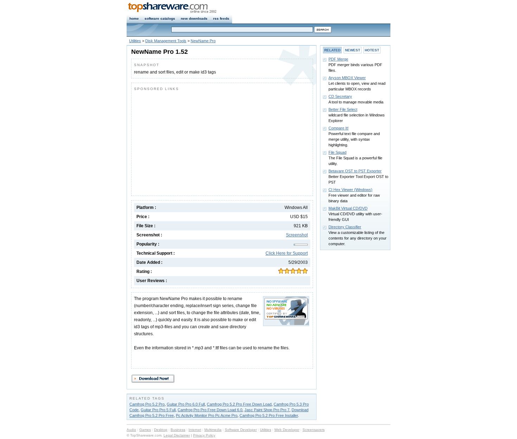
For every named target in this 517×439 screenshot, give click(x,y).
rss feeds (221, 18)
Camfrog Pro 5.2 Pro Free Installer (269, 415)
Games (145, 430)
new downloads (194, 18)
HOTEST (372, 50)
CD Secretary (340, 96)
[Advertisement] (193, 142)
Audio (131, 430)
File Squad (337, 152)
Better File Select (342, 109)
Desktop (160, 430)
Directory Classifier (344, 227)
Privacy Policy (204, 435)
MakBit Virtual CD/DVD (348, 208)
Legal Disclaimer (177, 435)
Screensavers (313, 430)
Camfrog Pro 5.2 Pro (147, 404)
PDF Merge (338, 59)
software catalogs (160, 18)
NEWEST (352, 50)
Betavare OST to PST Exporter (355, 171)
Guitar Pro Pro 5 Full (158, 410)
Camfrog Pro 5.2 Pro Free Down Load (239, 404)
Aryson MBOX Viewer (347, 78)
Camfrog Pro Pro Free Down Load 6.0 (210, 410)
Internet (195, 430)
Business (178, 430)
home (134, 18)
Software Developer (241, 430)
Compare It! (338, 128)
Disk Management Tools (165, 41)
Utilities (135, 41)
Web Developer (286, 430)
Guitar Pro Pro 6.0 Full (186, 404)
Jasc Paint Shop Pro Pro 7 (266, 410)
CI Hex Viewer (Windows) (350, 189)
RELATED (332, 50)
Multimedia (213, 430)
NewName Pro (203, 41)
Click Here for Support (287, 253)
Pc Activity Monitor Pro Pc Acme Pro (206, 415)
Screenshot (297, 235)
